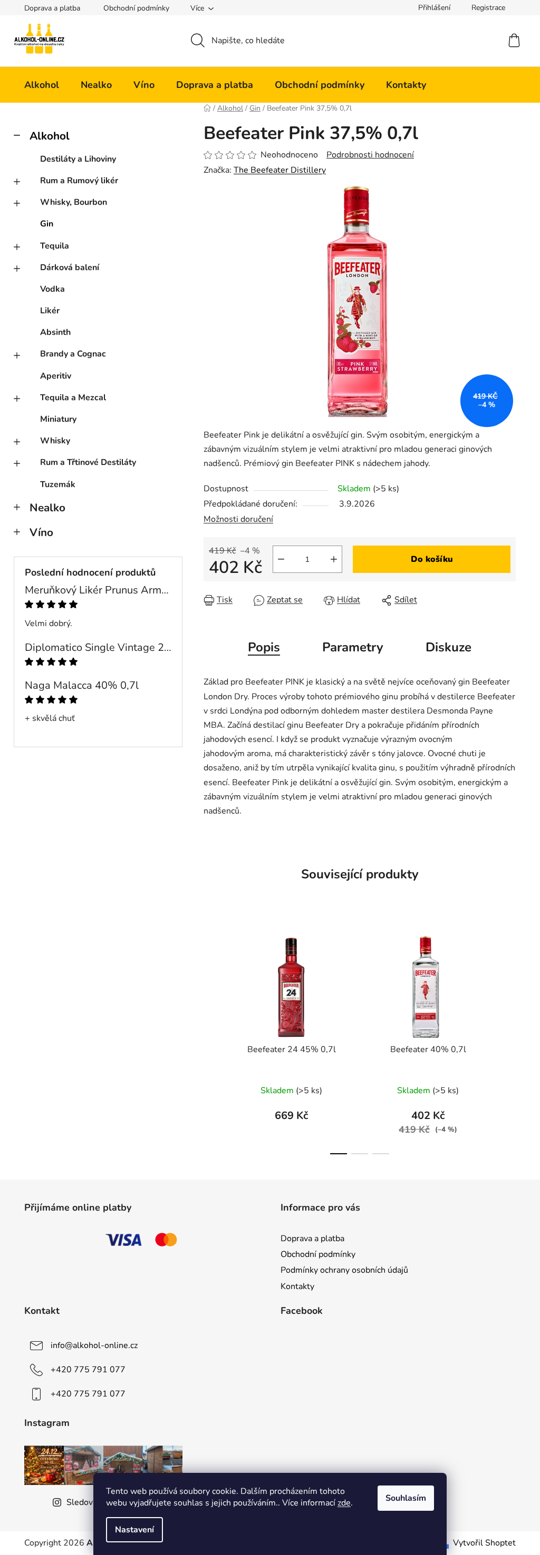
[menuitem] (42, 85)
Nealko (47, 507)
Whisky (55, 441)
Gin (46, 224)
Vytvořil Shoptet (484, 1543)
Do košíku (432, 559)
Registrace (488, 8)
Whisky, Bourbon (73, 202)
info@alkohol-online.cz (94, 1345)
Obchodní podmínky (136, 8)
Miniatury (58, 419)
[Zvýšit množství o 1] (334, 559)
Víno (41, 532)
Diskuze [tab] (448, 647)
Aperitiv (55, 376)
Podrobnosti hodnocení (370, 155)
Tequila (54, 246)
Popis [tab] (264, 647)
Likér (50, 310)
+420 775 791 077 (88, 1369)
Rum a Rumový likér (79, 180)
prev (212, 1042)
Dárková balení (69, 267)
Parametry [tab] (352, 647)
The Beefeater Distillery (280, 170)
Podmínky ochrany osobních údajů (344, 1270)
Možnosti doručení (238, 519)
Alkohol (50, 135)
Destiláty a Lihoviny (78, 159)
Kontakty (297, 1286)
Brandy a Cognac (73, 354)
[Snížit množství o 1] (281, 559)
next (507, 1042)
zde (344, 1503)
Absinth (55, 332)
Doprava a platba (52, 8)
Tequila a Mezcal (73, 397)
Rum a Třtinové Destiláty (88, 462)
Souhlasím (405, 1498)
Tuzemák (57, 484)
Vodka (52, 289)
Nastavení (134, 1530)
